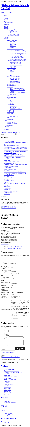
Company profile (11, 30)
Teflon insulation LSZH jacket (18, 59)
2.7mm (12, 71)
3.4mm (12, 72)
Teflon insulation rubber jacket (18, 52)
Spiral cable (10, 119)
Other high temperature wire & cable (16, 60)
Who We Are (13, 31)
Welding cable (10, 112)
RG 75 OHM (13, 107)
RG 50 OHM (13, 106)
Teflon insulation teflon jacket (17, 54)
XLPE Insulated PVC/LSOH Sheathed (15, 172)
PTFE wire (13, 46)
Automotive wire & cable (13, 76)
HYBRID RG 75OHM (16, 109)
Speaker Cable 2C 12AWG (14, 248)
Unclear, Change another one (8, 352)
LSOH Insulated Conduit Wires (18, 93)
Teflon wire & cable (12, 40)
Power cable (10, 87)
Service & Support (8, 22)
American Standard (15, 82)
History (12, 32)
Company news (11, 122)
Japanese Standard (15, 81)
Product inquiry (4, 244)
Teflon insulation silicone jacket (18, 53)
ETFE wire (13, 44)
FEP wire (6, 18)
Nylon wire (13, 66)
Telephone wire (11, 117)
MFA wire (12, 47)
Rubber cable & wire (15, 62)
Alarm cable (10, 113)
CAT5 (11, 100)
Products (6, 19)
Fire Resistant (13, 94)
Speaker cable (10, 84)
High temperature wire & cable (15, 49)
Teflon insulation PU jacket (17, 56)
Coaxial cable (10, 104)
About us (6, 17)
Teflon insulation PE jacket (17, 57)
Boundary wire (11, 69)
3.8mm (12, 73)
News (5, 21)
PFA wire (12, 43)
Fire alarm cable (14, 116)
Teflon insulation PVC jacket (17, 50)
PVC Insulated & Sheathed (17, 88)
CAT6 (11, 101)
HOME (6, 15)
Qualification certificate (13, 35)
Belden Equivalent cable (13, 85)
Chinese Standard (14, 79)
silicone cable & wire (15, 63)
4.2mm (12, 75)
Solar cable (10, 95)
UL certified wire (11, 68)
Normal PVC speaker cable (16, 246)
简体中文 (3, 12)
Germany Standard (15, 78)
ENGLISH (9, 12)
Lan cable (9, 98)
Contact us (6, 24)
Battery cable (10, 110)
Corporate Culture (14, 34)
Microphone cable (11, 97)
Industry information (12, 123)
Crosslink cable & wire (16, 65)
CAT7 (11, 103)
